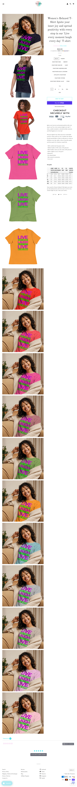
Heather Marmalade (60, 68)
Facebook (43, 769)
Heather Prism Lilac (57, 81)
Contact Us (4, 778)
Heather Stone (60, 78)
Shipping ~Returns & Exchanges (9, 773)
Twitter (43, 771)
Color (60, 55)
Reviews (23, 769)
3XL (60, 92)
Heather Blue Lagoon (59, 71)
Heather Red (56, 61)
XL (62, 89)
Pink (68, 81)
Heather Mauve (57, 65)
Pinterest (43, 773)
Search (3, 769)
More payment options (59, 106)
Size (60, 86)
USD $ (71, 770)
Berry (66, 61)
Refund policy (24, 771)
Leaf (66, 65)
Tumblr (43, 778)
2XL (67, 89)
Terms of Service (6, 776)
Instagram (43, 776)
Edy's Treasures (71, 773)
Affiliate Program (25, 776)
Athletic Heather (60, 74)
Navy (56, 58)
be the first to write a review (39, 754)
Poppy (63, 58)
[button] (60, 51)
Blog (22, 773)
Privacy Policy (5, 771)
